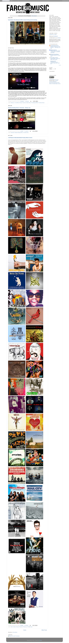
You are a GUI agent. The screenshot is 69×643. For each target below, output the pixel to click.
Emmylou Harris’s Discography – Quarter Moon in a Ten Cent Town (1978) (55, 51)
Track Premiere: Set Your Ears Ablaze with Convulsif (55, 59)
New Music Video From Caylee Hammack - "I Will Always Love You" (55, 47)
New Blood (17, 102)
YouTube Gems (26, 132)
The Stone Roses (41, 102)
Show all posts (34, 15)
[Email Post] (30, 101)
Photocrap (25, 626)
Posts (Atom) (15, 632)
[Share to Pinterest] (37, 101)
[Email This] (33, 101)
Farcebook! (55, 36)
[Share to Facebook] (36, 101)
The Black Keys (29, 626)
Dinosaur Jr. (13, 102)
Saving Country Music (54, 54)
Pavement (24, 102)
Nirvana (20, 102)
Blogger (40, 640)
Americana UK (53, 61)
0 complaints (27, 101)
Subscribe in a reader (53, 34)
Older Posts (44, 630)
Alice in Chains (13, 626)
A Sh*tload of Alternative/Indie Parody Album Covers (20, 137)
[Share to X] (35, 101)
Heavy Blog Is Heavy (54, 57)
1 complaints (26, 625)
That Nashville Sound (54, 45)
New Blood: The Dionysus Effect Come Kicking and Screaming (22, 19)
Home (24, 630)
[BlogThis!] (34, 101)
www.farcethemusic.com (53, 79)
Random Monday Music (19, 132)
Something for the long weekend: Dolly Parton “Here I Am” (55, 63)
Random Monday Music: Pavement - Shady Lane (19, 107)
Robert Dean (28, 102)
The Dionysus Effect (34, 102)
